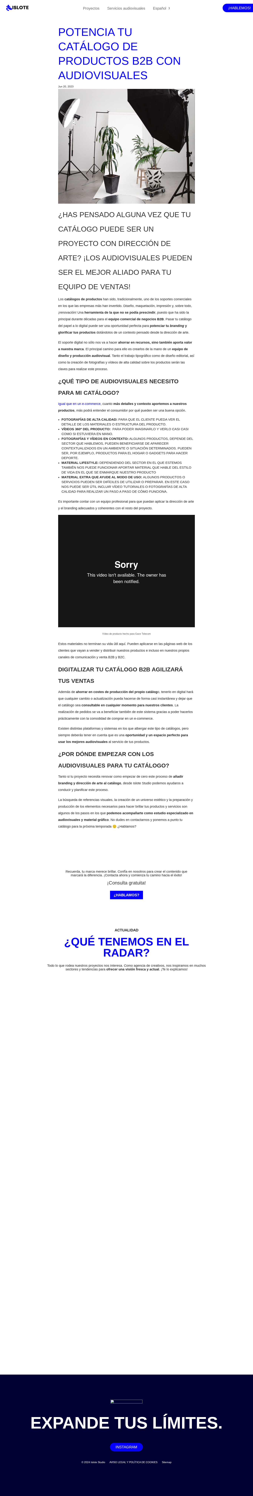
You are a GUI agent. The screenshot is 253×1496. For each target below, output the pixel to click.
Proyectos (91, 8)
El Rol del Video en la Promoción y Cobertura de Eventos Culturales (75, 1301)
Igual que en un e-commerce (79, 404)
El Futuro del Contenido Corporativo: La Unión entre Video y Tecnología (78, 1139)
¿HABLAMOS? (126, 895)
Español (159, 8)
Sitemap (167, 1462)
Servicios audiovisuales (126, 8)
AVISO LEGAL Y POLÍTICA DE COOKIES (133, 1462)
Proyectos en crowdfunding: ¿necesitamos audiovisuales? (68, 1336)
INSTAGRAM (126, 1447)
